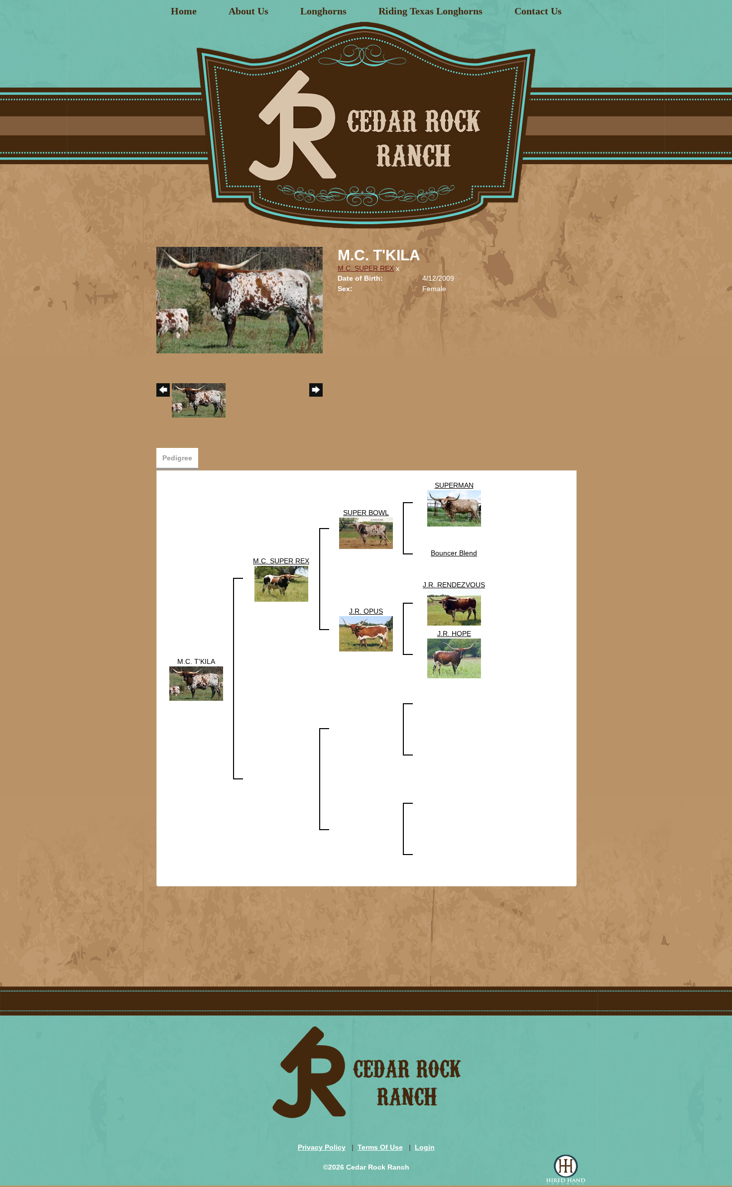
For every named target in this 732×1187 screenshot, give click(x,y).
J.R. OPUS (366, 611)
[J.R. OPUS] (366, 633)
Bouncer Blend (454, 553)
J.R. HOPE (454, 634)
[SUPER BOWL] (366, 533)
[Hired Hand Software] (565, 1170)
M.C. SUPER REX (366, 268)
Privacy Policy (322, 1147)
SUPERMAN (454, 485)
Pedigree (177, 458)
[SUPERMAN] (454, 508)
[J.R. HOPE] (454, 658)
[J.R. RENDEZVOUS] (454, 607)
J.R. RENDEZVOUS (454, 585)
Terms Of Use (380, 1147)
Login (425, 1147)
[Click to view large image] (239, 300)
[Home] (366, 121)
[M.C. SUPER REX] (281, 583)
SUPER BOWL (366, 513)
